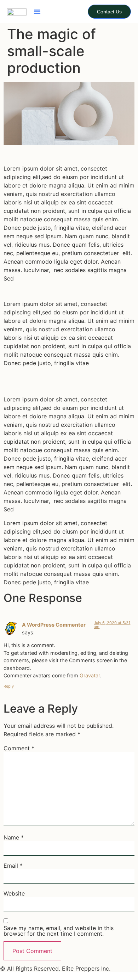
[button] (37, 11)
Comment (19, 748)
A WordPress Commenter (54, 625)
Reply (9, 686)
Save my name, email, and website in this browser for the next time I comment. (59, 930)
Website (14, 893)
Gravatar (90, 675)
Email (13, 865)
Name (14, 837)
